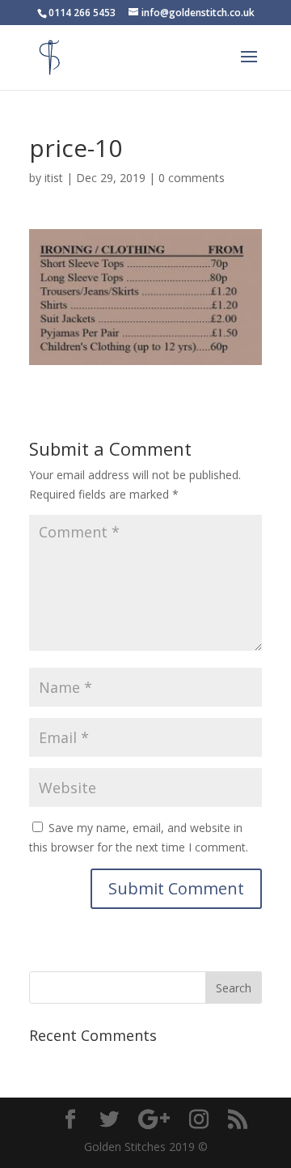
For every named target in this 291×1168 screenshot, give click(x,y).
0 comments (191, 177)
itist (53, 177)
